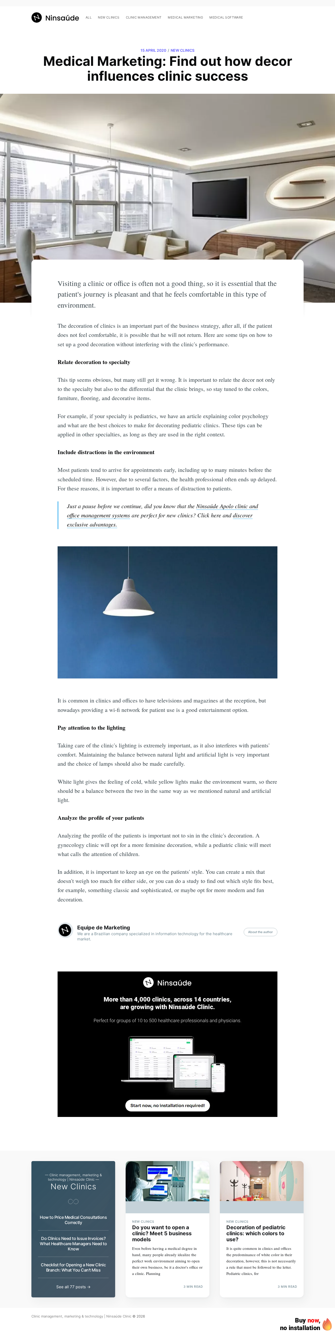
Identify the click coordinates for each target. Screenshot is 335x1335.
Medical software (226, 17)
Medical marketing (185, 17)
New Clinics (182, 50)
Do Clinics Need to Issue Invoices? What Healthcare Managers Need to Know (73, 1243)
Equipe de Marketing (103, 927)
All (89, 17)
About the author (260, 932)
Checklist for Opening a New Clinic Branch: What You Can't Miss (73, 1267)
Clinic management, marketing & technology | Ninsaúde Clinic (81, 1316)
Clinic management (144, 17)
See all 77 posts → (73, 1286)
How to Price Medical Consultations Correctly (73, 1220)
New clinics (108, 17)
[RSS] (301, 14)
